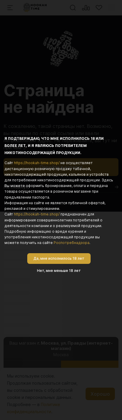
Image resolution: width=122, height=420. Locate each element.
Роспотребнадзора (71, 242)
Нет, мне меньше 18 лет (59, 270)
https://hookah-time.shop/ (37, 163)
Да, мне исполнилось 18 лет (58, 258)
